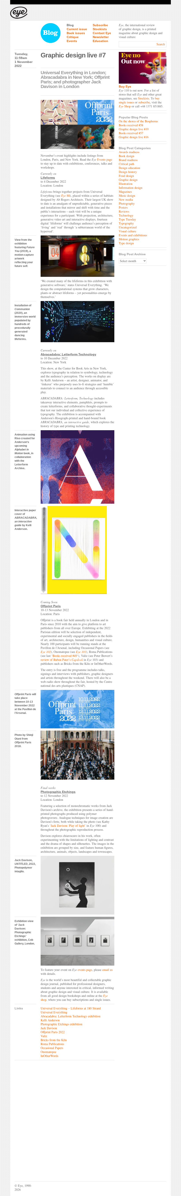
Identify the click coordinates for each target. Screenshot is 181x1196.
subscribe (144, 102)
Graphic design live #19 (134, 129)
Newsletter (101, 37)
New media (126, 199)
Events (72, 41)
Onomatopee (48, 1052)
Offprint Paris (51, 606)
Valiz (44, 1036)
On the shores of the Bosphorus (138, 121)
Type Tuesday (127, 219)
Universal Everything (54, 1012)
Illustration (125, 184)
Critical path (126, 164)
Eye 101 (81, 652)
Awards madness (129, 152)
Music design (127, 195)
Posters (123, 207)
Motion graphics (129, 239)
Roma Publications (52, 1044)
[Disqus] (64, 1117)
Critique (73, 37)
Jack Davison (49, 1028)
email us (107, 970)
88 (68, 195)
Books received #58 (131, 125)
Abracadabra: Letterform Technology (68, 354)
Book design (126, 156)
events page (85, 970)
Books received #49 (65, 656)
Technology (126, 215)
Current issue (77, 29)
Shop (125, 106)
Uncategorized (128, 227)
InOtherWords (49, 1056)
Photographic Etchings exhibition (61, 1024)
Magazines (125, 191)
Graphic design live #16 (134, 137)
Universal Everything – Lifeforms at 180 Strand (71, 1008)
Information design (130, 188)
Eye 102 (46, 652)
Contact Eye (102, 33)
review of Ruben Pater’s (62, 660)
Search (160, 44)
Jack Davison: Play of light (68, 825)
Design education (129, 168)
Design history (128, 172)
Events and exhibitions (133, 235)
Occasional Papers (52, 1048)
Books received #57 (131, 133)
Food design (126, 176)
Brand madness (128, 160)
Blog (70, 25)
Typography (126, 223)
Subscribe (100, 25)
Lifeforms (48, 177)
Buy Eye (125, 86)
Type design (126, 243)
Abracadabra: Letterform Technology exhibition (70, 1016)
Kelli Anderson (50, 1020)
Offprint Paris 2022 (53, 1032)
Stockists (100, 29)
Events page (104, 159)
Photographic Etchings (58, 792)
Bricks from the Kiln (54, 1040)
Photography (127, 203)
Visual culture (127, 231)
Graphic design (128, 180)
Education (100, 41)
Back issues (76, 33)
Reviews (124, 211)
